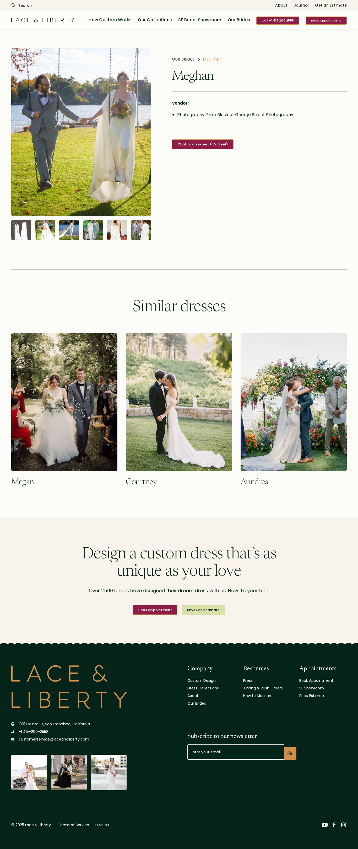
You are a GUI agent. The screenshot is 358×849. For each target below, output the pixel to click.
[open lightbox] (81, 132)
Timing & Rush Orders (263, 688)
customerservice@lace (54, 739)
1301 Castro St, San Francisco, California (54, 724)
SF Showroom (311, 688)
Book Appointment (326, 20)
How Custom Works (110, 20)
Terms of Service (73, 825)
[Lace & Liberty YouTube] (325, 825)
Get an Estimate (331, 5)
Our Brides (239, 20)
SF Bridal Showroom (199, 20)
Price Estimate (312, 695)
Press (248, 680)
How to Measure (258, 695)
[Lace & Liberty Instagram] (343, 825)
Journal (301, 5)
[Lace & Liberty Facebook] (334, 825)
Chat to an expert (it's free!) (202, 144)
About (281, 5)
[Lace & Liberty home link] (69, 687)
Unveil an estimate (203, 610)
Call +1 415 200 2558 (278, 20)
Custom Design (201, 680)
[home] (42, 20)
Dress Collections (203, 688)
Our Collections (155, 20)
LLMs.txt (102, 825)
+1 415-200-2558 (33, 731)
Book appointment (155, 610)
